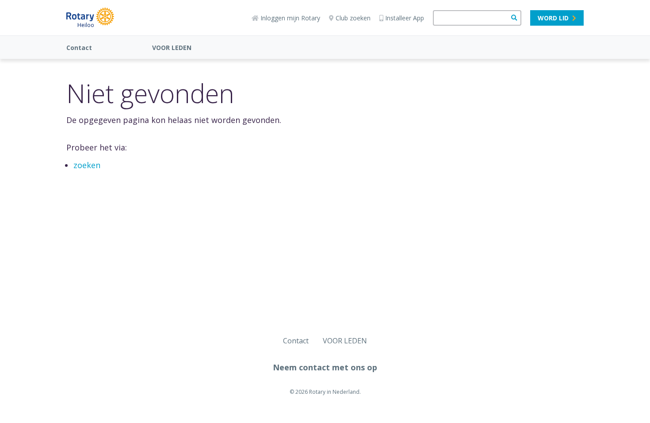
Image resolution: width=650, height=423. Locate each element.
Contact (79, 47)
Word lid (553, 18)
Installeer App (404, 18)
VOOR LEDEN (171, 47)
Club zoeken (353, 18)
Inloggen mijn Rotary (290, 18)
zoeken (86, 165)
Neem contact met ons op (325, 367)
